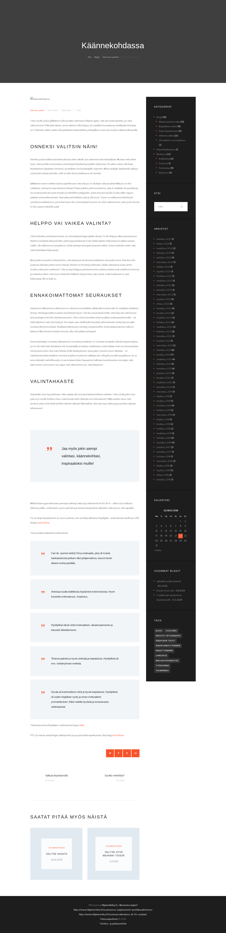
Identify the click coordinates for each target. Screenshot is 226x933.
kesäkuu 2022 (164, 313)
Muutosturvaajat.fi (129, 905)
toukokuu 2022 (164, 318)
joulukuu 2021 (163, 341)
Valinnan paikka (111, 57)
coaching (171, 631)
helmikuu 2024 (164, 253)
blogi (159, 631)
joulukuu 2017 (163, 447)
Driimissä (163, 163)
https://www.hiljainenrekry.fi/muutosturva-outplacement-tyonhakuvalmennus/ (113, 910)
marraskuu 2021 (164, 345)
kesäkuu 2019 (163, 401)
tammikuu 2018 (164, 442)
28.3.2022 (53, 110)
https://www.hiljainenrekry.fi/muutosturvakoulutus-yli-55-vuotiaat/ (113, 914)
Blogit (97, 57)
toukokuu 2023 (164, 276)
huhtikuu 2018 (163, 429)
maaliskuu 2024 (164, 248)
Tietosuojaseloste (109, 919)
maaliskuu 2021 (164, 359)
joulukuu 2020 (164, 373)
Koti (90, 57)
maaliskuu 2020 (165, 382)
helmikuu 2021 (164, 364)
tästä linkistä (44, 523)
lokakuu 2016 (163, 466)
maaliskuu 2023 (164, 281)
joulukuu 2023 (164, 257)
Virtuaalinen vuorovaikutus (172, 140)
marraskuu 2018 (164, 415)
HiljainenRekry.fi (109, 905)
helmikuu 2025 (164, 239)
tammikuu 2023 (164, 290)
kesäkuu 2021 (163, 355)
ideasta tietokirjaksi (168, 636)
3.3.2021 (114, 861)
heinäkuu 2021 (164, 350)
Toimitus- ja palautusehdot (113, 923)
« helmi (157, 550)
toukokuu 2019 (164, 405)
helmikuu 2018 (164, 438)
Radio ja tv (164, 172)
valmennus (162, 671)
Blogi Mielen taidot (168, 126)
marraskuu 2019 (164, 392)
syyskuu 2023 (164, 271)
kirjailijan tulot (165, 641)
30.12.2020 (56, 859)
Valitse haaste (56, 854)
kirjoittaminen (164, 651)
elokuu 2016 (163, 475)
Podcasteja (164, 168)
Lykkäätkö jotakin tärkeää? (169, 581)
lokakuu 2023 (163, 267)
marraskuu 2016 (164, 461)
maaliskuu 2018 (164, 433)
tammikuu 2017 (164, 452)
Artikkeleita (164, 159)
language (161, 655)
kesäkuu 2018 (163, 424)
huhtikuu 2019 (163, 410)
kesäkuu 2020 (164, 378)
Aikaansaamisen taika (169, 122)
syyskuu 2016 (163, 470)
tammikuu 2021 (164, 368)
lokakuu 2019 (163, 396)
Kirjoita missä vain (165, 590)
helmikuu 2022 (164, 331)
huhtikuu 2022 (164, 322)
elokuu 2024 (163, 244)
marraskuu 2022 (165, 294)
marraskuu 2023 (165, 262)
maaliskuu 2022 (164, 327)
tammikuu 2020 (164, 387)
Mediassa (161, 154)
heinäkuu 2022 (164, 308)
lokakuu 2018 (163, 419)
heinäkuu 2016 (164, 479)
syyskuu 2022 (164, 299)
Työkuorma (162, 666)
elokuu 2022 (163, 304)
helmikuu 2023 (164, 285)
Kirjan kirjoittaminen (168, 131)
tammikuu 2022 (164, 336)
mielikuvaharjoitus (167, 661)
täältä (81, 725)
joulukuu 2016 (163, 456)
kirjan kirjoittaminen (168, 646)
